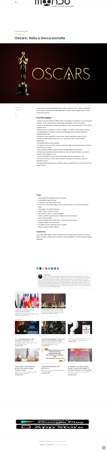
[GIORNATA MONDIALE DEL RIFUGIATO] (53, 355)
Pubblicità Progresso (47, 363)
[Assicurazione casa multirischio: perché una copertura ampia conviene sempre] (27, 355)
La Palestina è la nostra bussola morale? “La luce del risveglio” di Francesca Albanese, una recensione (80, 368)
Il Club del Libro (72, 335)
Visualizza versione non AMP (61, 444)
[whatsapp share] (52, 268)
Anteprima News (19, 34)
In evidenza (18, 335)
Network (43, 335)
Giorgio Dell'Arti (46, 274)
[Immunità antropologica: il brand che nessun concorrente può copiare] (53, 327)
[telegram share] (58, 268)
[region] (53, 16)
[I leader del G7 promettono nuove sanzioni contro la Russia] (27, 301)
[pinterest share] (46, 268)
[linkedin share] (49, 268)
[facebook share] (37, 268)
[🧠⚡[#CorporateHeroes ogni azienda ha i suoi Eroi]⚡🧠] (27, 327)
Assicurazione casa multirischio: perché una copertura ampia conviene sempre (25, 368)
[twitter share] (40, 268)
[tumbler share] (55, 268)
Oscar (16, 116)
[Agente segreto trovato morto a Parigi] (53, 301)
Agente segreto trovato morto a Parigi (52, 310)
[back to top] (104, 448)
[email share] (43, 268)
